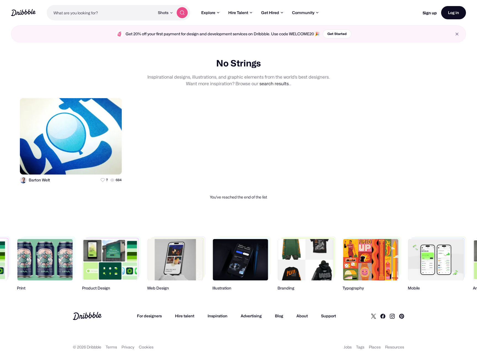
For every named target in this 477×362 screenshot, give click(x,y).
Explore (208, 12)
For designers (149, 315)
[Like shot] (112, 165)
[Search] (182, 12)
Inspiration (217, 315)
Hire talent (184, 315)
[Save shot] (101, 165)
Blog (279, 315)
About (302, 315)
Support (328, 315)
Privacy (127, 347)
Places (375, 347)
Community (303, 12)
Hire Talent (238, 12)
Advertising (251, 315)
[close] (457, 34)
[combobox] (101, 12)
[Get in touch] (90, 165)
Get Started (337, 34)
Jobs (348, 347)
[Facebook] (382, 315)
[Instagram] (392, 315)
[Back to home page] (23, 12)
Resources (394, 347)
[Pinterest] (401, 315)
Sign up (430, 12)
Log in (453, 12)
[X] (373, 315)
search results (274, 83)
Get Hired (270, 12)
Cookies (146, 347)
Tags (360, 347)
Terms (111, 347)
